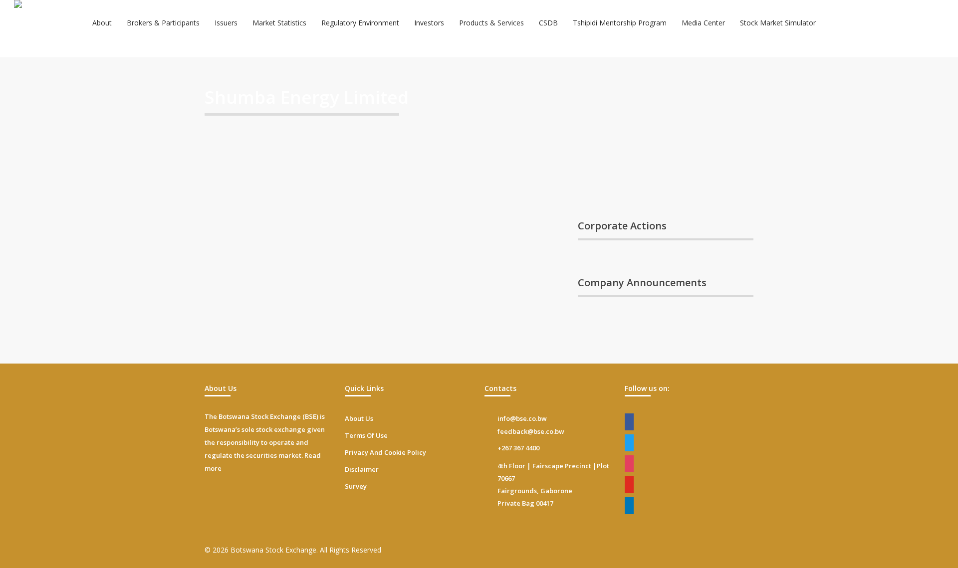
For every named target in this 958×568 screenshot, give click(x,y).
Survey (356, 486)
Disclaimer (362, 469)
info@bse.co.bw (522, 418)
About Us (359, 418)
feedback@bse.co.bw (530, 431)
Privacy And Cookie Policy (385, 452)
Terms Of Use (366, 435)
